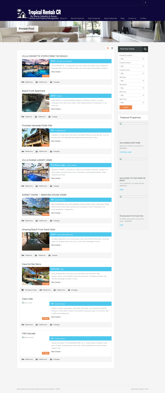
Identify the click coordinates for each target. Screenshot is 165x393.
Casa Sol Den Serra (31, 264)
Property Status (125, 63)
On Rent (143, 18)
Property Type (125, 70)
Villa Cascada (28, 333)
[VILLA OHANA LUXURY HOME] (35, 172)
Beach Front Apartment (33, 91)
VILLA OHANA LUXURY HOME (37, 160)
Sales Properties (94, 18)
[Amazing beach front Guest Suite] (35, 241)
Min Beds (123, 77)
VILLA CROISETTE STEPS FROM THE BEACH (45, 56)
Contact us (132, 18)
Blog (122, 18)
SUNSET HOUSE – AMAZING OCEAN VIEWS (44, 194)
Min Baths (123, 84)
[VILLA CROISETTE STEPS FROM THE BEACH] (35, 68)
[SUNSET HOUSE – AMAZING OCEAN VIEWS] (35, 207)
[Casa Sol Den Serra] (35, 276)
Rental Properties (77, 18)
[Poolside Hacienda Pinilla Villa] (35, 137)
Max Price (123, 99)
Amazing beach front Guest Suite (38, 229)
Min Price (123, 92)
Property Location (126, 55)
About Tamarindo (110, 18)
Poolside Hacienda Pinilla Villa (37, 125)
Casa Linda (27, 298)
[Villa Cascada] (35, 345)
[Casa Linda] (35, 311)
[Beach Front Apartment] (35, 103)
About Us (63, 18)
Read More (123, 148)
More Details (56, 72)
